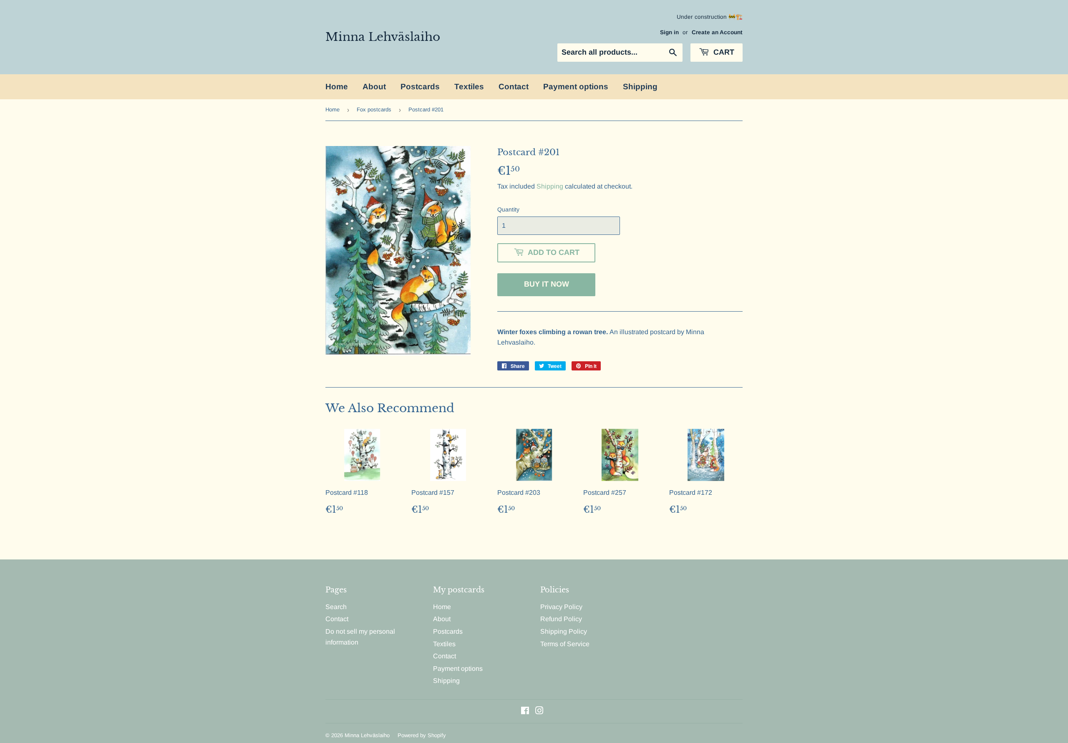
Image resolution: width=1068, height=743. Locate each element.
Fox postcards (374, 109)
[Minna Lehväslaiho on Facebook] (525, 711)
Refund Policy (561, 618)
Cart (722, 52)
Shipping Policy (563, 631)
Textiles (469, 86)
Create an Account (717, 32)
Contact (514, 86)
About (374, 86)
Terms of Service (564, 643)
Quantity (508, 209)
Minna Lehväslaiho (382, 37)
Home (336, 86)
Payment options (575, 86)
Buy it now (546, 284)
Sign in (669, 32)
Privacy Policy (561, 606)
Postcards (420, 86)
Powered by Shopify (422, 735)
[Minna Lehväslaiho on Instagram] (539, 711)
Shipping (640, 86)
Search (336, 606)
